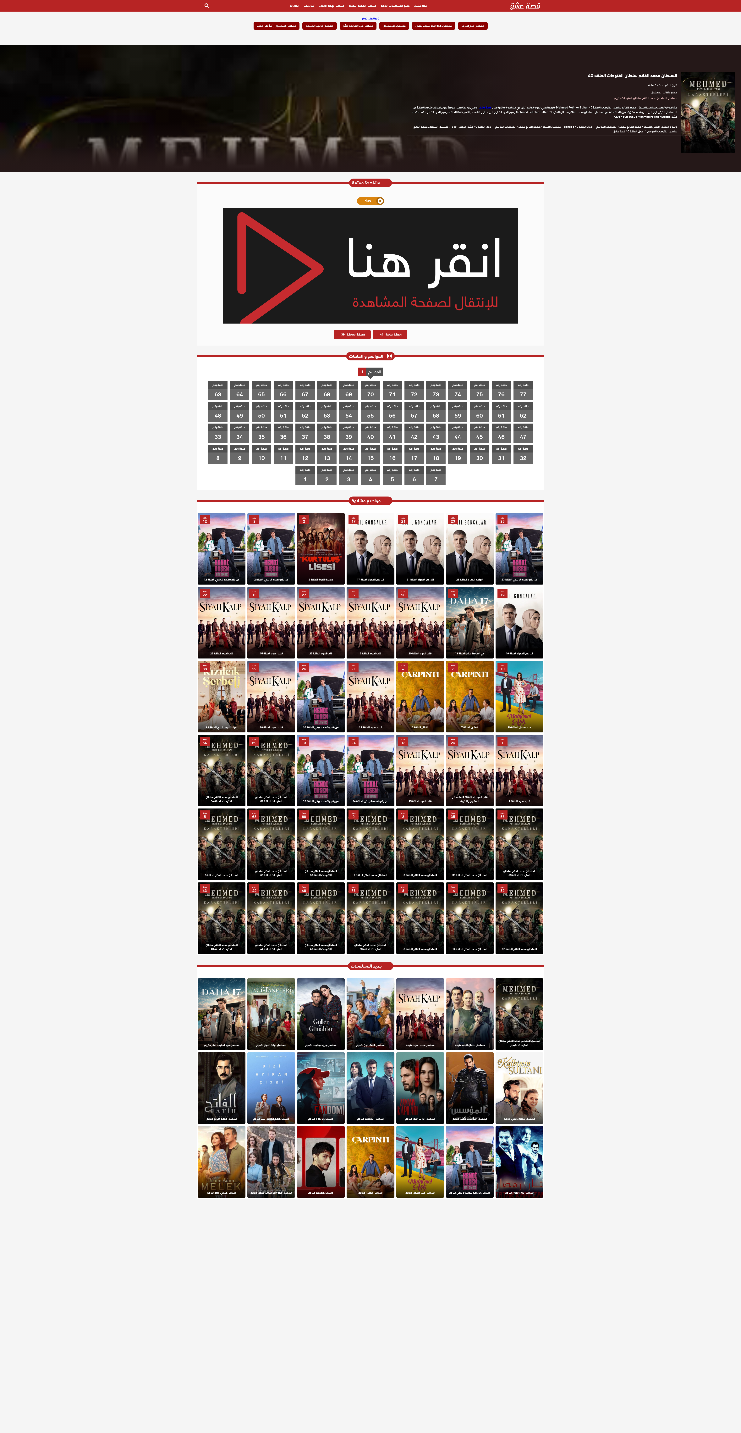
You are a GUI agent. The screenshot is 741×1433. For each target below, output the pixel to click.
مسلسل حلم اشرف (473, 26)
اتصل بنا (294, 5)
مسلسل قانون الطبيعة (319, 26)
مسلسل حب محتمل (394, 26)
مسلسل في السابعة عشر (358, 26)
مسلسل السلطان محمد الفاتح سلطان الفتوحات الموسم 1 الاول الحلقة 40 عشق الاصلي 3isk (506, 127)
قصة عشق (420, 5)
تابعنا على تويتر (370, 18)
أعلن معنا (309, 5)
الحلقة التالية (391, 334)
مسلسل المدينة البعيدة (362, 5)
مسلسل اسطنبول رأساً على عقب (276, 26)
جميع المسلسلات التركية (395, 5)
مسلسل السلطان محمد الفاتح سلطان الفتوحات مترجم (645, 98)
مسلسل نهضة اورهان (331, 5)
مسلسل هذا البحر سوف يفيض (433, 26)
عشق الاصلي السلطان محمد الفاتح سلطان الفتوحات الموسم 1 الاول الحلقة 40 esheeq (616, 127)
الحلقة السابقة (353, 334)
